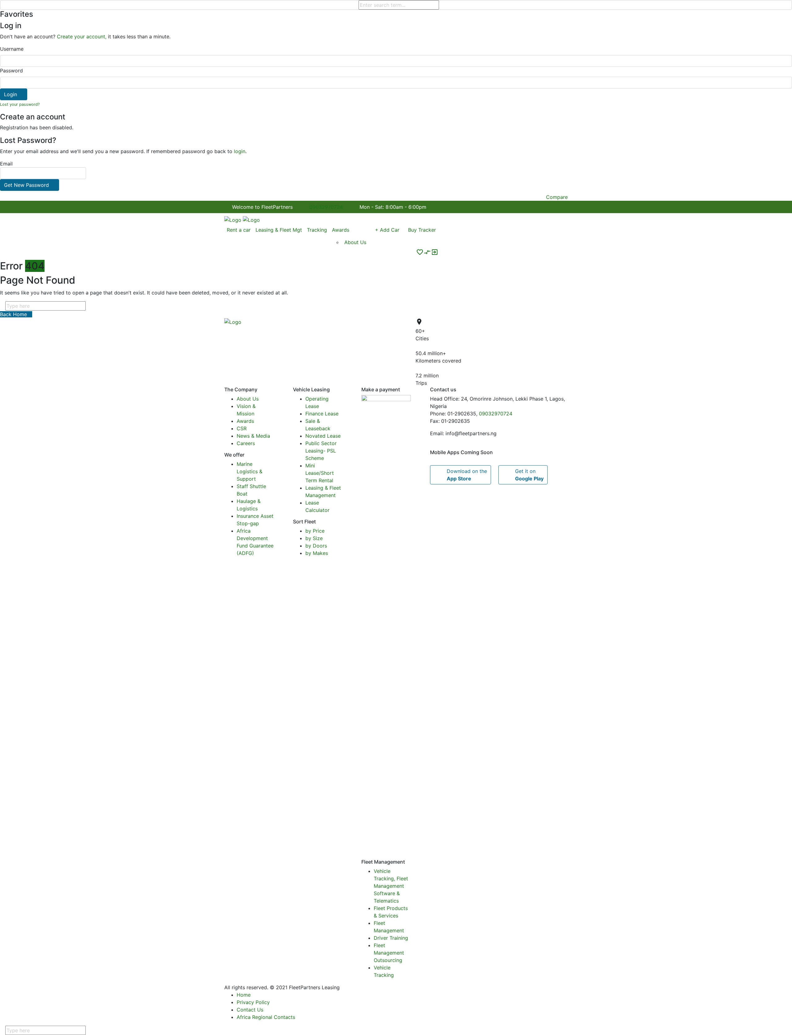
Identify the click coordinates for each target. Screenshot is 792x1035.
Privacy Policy (253, 1002)
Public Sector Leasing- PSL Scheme (321, 450)
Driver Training (391, 938)
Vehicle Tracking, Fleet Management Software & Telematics (391, 886)
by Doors (316, 546)
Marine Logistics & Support (249, 471)
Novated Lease (323, 436)
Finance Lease (321, 413)
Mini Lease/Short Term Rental (319, 472)
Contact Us (250, 1010)
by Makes (316, 553)
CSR (242, 428)
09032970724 (326, 207)
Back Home (14, 314)
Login (10, 94)
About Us (248, 399)
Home (244, 995)
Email (24, 174)
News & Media (253, 436)
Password (11, 70)
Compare (557, 197)
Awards (245, 421)
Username (12, 49)
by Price (315, 531)
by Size (314, 538)
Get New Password (26, 185)
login (239, 151)
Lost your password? (20, 104)
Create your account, (81, 36)
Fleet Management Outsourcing (389, 952)
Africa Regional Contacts (266, 1017)
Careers (246, 443)
